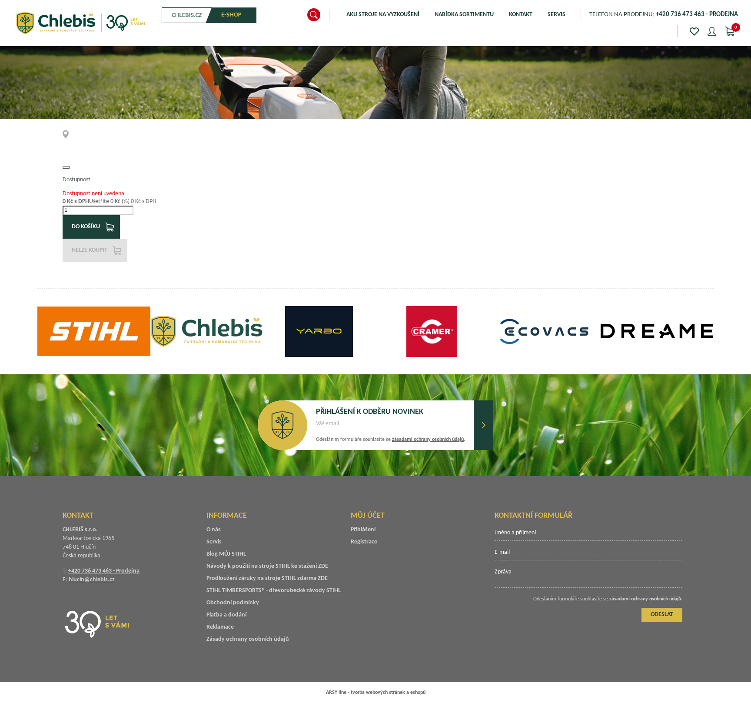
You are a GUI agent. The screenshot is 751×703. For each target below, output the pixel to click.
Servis (556, 14)
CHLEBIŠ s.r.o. (80, 23)
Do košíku (86, 226)
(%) (126, 201)
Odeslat (483, 425)
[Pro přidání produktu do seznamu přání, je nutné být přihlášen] (66, 167)
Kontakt (520, 14)
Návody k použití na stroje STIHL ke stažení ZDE (267, 566)
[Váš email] (390, 426)
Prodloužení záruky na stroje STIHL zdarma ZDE (267, 578)
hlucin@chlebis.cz (92, 579)
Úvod (68, 134)
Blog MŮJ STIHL (226, 554)
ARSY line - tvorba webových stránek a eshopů (375, 692)
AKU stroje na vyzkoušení (382, 14)
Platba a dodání (226, 615)
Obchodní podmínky (232, 603)
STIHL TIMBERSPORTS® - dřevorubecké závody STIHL (273, 590)
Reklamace (220, 627)
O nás (213, 529)
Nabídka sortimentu (464, 14)
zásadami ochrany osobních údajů (428, 439)
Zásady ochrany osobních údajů (247, 639)
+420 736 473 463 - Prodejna (104, 571)
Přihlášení (363, 529)
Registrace (364, 542)
